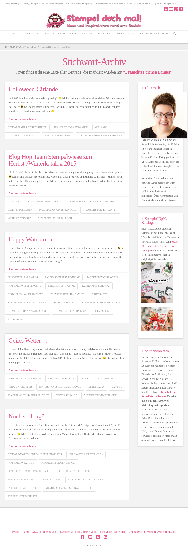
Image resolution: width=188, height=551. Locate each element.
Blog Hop (13, 201)
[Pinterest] (176, 9)
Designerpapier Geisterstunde (27, 127)
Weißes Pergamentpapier (100, 395)
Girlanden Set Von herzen (74, 471)
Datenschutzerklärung (160, 532)
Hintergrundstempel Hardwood (60, 386)
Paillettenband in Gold (23, 487)
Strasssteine (102, 311)
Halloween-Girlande (33, 89)
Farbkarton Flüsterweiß (24, 285)
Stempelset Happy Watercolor (27, 311)
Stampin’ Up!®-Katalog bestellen (34, 532)
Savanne (117, 386)
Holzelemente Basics (21, 479)
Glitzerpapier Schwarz (22, 135)
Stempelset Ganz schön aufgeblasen (69, 487)
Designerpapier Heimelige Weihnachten (91, 201)
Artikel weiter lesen (22, 119)
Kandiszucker (52, 479)
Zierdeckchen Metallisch (55, 218)
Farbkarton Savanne (61, 285)
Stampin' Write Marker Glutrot (28, 395)
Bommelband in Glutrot (42, 201)
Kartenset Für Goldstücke (85, 479)
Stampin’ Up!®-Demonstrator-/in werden (85, 532)
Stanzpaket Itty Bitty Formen (27, 302)
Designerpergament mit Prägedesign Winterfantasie (42, 209)
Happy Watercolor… (33, 239)
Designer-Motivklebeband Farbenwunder (35, 454)
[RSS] (181, 9)
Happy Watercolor (20, 386)
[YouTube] (171, 9)
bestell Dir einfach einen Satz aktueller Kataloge (159, 246)
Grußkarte (99, 294)
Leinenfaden (96, 386)
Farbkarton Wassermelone (25, 294)
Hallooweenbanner (58, 135)
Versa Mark (15, 319)
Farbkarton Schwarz (96, 285)
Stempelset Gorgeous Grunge (101, 302)
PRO (102, 546)
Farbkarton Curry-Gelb (102, 277)
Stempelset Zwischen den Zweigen (100, 135)
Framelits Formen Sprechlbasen (29, 471)
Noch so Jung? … (30, 416)
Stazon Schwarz (64, 302)
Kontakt (119, 532)
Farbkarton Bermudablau (62, 277)
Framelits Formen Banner (71, 127)
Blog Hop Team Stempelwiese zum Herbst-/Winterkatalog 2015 (51, 160)
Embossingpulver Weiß (23, 277)
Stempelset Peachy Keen (70, 311)
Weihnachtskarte (19, 218)
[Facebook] (166, 9)
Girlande (101, 127)
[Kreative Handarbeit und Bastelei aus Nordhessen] (94, 20)
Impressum (135, 532)
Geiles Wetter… (27, 340)
